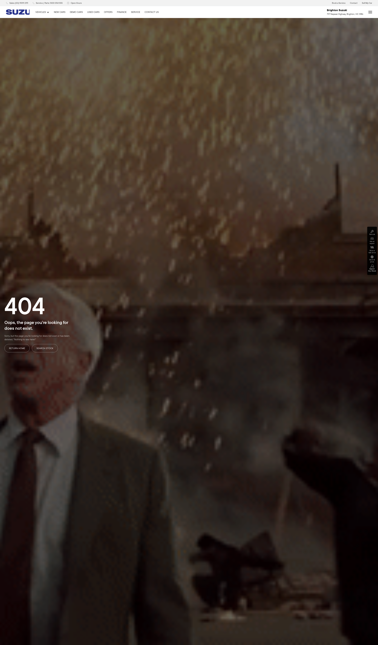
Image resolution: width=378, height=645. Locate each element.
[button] (74, 3)
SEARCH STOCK (44, 348)
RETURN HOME (17, 348)
